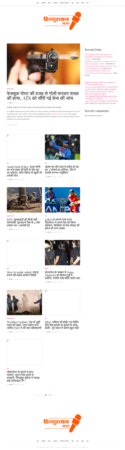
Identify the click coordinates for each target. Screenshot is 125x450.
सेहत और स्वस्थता (64, 3)
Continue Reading (12, 125)
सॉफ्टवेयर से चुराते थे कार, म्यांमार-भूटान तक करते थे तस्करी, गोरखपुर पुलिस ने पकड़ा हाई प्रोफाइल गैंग (23, 376)
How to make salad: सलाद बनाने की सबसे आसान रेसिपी (23, 273)
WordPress (67, 447)
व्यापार (49, 3)
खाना (72, 3)
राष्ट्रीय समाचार (10, 89)
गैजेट (82, 3)
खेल (78, 3)
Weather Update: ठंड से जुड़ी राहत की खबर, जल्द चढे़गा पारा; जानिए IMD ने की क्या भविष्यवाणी (24, 325)
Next (50, 395)
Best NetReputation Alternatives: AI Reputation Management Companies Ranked (98, 56)
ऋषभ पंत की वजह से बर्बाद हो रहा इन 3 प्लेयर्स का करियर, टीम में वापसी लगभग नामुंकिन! (62, 169)
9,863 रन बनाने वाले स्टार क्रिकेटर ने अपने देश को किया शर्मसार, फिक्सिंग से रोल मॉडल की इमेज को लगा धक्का (62, 223)
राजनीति (43, 3)
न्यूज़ (38, 3)
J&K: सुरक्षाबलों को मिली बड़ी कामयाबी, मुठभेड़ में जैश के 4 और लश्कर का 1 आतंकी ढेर (23, 222)
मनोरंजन (56, 3)
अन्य (87, 3)
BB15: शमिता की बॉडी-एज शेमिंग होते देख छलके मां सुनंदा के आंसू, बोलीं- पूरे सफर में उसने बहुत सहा (62, 325)
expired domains (58, 114)
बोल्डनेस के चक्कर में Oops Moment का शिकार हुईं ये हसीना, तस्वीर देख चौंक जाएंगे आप (62, 275)
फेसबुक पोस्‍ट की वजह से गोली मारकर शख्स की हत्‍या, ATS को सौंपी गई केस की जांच (43, 95)
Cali (78, 447)
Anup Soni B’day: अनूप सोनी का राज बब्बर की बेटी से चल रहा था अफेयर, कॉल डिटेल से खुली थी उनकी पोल (24, 171)
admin (11, 103)
